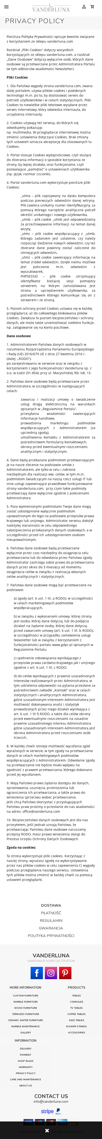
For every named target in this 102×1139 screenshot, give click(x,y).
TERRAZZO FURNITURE (25, 1014)
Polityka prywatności (51, 935)
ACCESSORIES (76, 1032)
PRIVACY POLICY (25, 1073)
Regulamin (51, 920)
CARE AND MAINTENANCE (25, 1079)
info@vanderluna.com (51, 1101)
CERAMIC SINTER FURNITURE (25, 1020)
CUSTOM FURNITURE (25, 995)
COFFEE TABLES (76, 1014)
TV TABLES (76, 1007)
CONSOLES (76, 1001)
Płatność (51, 913)
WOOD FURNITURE (25, 1007)
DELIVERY (25, 1048)
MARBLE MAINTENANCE (25, 1026)
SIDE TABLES (76, 1020)
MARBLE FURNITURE (26, 1001)
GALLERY (25, 1032)
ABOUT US (25, 1085)
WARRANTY (25, 1067)
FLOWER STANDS (76, 1026)
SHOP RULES (25, 1061)
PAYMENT (25, 1054)
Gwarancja (51, 928)
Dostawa (51, 905)
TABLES (76, 995)
